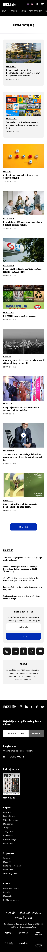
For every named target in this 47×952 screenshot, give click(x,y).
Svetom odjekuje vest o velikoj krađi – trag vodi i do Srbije (21, 597)
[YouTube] (40, 651)
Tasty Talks (8, 831)
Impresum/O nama (11, 888)
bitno (18, 670)
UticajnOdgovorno (10, 820)
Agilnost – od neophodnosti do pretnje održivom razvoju (20, 176)
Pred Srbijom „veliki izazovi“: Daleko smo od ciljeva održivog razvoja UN (23, 361)
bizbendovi (26, 670)
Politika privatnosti (11, 900)
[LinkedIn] (15, 651)
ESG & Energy (8, 218)
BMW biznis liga (9, 839)
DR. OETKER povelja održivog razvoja (19, 316)
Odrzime (33, 673)
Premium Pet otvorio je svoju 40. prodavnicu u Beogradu (22, 588)
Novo (4, 11)
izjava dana (24, 673)
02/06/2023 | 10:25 (9, 464)
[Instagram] (7, 651)
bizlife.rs (14, 927)
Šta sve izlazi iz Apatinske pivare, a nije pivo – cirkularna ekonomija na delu (22, 125)
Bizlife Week (8, 843)
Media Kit (7, 862)
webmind (27, 679)
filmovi (11, 673)
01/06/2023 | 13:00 (9, 511)
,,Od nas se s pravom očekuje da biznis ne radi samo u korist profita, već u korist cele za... (23, 457)
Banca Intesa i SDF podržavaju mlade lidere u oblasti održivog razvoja (22, 223)
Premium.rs (21, 924)
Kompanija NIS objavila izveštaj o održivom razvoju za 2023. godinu (22, 270)
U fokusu (13, 11)
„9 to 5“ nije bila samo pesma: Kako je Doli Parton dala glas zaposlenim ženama (21, 579)
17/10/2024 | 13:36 (9, 229)
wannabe (18, 679)
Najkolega (7, 812)
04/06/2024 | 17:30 (9, 276)
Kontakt (6, 892)
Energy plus (8, 500)
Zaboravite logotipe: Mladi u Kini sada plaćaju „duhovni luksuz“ (22, 558)
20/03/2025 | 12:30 (9, 182)
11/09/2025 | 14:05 (12, 132)
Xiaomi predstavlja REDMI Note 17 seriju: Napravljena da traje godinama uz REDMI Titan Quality (20, 569)
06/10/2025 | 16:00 (12, 79)
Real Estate (11, 66)
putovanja (26, 676)
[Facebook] (23, 651)
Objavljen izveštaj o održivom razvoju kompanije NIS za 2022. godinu (20, 505)
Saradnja (6, 858)
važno (34, 676)
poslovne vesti (14, 676)
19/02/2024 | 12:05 (9, 320)
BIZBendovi (8, 835)
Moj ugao (7, 171)
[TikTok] (31, 651)
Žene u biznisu (9, 816)
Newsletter (8, 869)
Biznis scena (11, 118)
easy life (35, 670)
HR (17, 673)
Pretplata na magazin (12, 866)
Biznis (23, 11)
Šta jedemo (8, 824)
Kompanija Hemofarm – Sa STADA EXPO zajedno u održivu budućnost (21, 409)
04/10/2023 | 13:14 (9, 414)
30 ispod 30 (11, 670)
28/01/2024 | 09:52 (9, 367)
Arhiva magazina (10, 873)
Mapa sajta (7, 896)
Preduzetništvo (35, 11)
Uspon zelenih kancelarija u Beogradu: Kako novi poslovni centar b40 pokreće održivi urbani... (23, 73)
